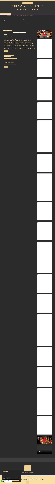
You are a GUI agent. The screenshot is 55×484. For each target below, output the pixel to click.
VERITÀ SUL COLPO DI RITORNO (30, 23)
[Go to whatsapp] (2, 481)
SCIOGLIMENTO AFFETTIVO (9, 19)
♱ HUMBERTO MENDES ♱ (27, 6)
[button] (34, 21)
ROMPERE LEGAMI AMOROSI (23, 17)
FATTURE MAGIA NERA (9, 59)
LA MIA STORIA (39, 21)
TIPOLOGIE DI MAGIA (9, 25)
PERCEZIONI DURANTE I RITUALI (18, 21)
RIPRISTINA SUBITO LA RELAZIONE (28, 15)
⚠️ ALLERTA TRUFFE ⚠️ (9, 15)
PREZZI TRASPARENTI (26, 25)
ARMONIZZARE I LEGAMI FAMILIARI (30, 19)
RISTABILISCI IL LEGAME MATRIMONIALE (11, 17)
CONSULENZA (8, 23)
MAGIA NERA (5, 34)
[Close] (54, 476)
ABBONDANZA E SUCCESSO (40, 19)
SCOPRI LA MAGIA (21, 23)
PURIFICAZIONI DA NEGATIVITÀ (19, 19)
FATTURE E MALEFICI (8, 36)
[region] (11, 476)
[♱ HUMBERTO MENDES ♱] (4, 21)
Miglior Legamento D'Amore (7, 56)
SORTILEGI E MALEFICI (9, 21)
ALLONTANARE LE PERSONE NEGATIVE (34, 17)
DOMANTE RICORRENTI (14, 23)
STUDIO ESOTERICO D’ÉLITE (18, 15)
